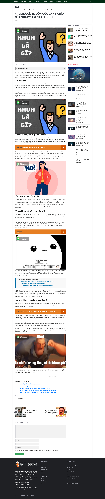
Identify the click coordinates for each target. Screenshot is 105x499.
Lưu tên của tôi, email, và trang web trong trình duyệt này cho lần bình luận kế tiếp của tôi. (38, 450)
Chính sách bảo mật (71, 474)
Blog (17, 6)
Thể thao (65, 1)
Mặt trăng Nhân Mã (75, 79)
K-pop (42, 478)
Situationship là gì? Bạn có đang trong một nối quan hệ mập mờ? (35, 386)
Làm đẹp (45, 1)
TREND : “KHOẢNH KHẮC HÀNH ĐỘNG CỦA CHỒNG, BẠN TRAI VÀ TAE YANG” (82, 151)
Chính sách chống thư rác (72, 483)
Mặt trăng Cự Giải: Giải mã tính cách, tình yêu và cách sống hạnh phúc (82, 128)
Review (58, 1)
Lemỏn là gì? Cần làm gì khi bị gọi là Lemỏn (30, 384)
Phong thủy (51, 1)
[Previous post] (16, 412)
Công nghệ (23, 1)
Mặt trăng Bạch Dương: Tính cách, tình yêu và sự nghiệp (82, 143)
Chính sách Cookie (71, 478)
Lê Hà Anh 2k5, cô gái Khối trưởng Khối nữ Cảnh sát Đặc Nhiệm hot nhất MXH (38, 392)
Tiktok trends (44, 476)
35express (20, 20)
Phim (42, 480)
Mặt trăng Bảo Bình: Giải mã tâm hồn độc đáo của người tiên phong (82, 119)
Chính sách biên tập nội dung (73, 476)
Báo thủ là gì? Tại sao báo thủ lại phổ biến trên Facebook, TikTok (35, 388)
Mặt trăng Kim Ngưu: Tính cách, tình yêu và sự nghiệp (82, 111)
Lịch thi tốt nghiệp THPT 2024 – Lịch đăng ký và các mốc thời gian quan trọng (38, 390)
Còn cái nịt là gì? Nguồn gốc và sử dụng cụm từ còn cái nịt (51, 412)
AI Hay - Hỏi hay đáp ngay (72, 465)
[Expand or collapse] (64, 69)
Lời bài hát (43, 474)
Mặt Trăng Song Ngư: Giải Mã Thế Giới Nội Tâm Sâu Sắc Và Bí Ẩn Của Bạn (82, 87)
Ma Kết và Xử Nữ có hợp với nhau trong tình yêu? (82, 95)
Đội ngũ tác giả (70, 471)
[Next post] (65, 412)
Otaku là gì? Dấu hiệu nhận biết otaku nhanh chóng (33, 283)
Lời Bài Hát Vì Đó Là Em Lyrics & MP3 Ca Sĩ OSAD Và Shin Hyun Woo (37, 285)
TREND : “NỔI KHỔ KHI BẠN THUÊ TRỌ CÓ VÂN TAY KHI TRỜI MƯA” (82, 159)
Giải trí (29, 1)
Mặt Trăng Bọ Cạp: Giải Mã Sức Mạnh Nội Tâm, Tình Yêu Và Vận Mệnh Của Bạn (82, 103)
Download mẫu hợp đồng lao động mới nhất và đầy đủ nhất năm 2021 (37, 281)
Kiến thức (37, 1)
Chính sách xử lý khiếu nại (72, 481)
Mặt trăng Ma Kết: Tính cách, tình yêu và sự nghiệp (82, 135)
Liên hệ (68, 469)
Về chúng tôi (70, 467)
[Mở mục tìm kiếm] (90, 1)
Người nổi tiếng (44, 469)
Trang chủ (16, 1)
